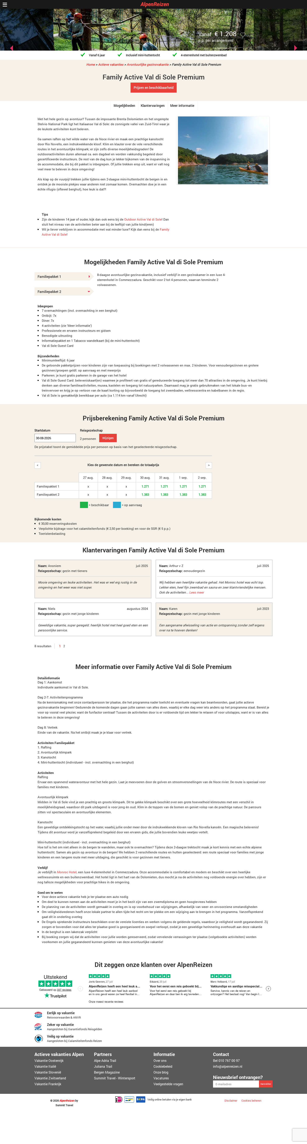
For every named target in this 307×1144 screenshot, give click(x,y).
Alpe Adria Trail (105, 1060)
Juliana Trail (103, 1066)
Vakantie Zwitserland (50, 1078)
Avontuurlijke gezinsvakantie (148, 64)
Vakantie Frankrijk (47, 1084)
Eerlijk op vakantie (61, 1013)
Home (90, 64)
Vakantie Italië (45, 1066)
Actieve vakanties (110, 64)
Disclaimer (231, 1100)
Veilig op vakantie (60, 1036)
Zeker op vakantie (60, 1024)
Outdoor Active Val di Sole (143, 219)
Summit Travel (64, 1105)
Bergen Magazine (107, 1072)
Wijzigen (108, 438)
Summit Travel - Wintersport (114, 1078)
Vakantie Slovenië (47, 1072)
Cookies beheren (251, 1100)
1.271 (145, 486)
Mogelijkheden (124, 105)
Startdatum (42, 430)
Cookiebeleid (163, 1066)
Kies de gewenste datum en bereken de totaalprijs (123, 465)
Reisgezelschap (91, 430)
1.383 (145, 494)
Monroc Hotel (67, 872)
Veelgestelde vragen (168, 1084)
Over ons (160, 1060)
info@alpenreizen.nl (227, 1066)
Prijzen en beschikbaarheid (154, 87)
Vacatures (161, 1078)
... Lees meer (195, 592)
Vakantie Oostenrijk (48, 1060)
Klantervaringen (153, 105)
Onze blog (161, 1072)
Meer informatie (182, 105)
